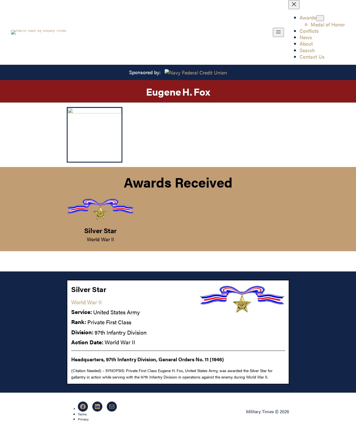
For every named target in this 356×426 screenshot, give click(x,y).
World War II (100, 239)
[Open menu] (278, 32)
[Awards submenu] (320, 18)
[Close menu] (294, 4)
